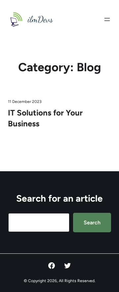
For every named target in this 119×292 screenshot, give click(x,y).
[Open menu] (107, 19)
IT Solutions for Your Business (45, 118)
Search (92, 222)
